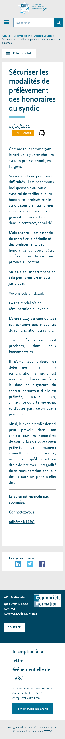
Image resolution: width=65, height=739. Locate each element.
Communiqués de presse (20, 613)
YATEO (48, 731)
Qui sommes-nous (16, 603)
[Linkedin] (18, 564)
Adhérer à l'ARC (21, 522)
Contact (9, 608)
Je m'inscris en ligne (32, 708)
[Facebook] (42, 564)
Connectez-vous (21, 512)
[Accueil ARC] (32, 8)
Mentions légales (47, 727)
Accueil (6, 36)
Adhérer (14, 627)
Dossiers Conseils (43, 36)
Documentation (21, 36)
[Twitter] (30, 564)
